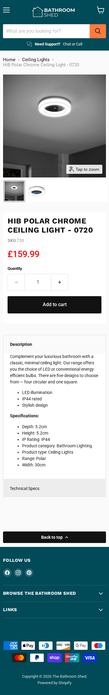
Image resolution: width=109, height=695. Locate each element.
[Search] (98, 31)
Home (9, 59)
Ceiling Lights (36, 59)
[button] (14, 191)
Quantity (15, 268)
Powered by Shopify (54, 682)
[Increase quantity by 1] (59, 282)
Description (21, 344)
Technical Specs (24, 488)
